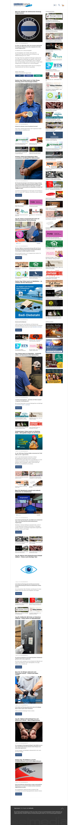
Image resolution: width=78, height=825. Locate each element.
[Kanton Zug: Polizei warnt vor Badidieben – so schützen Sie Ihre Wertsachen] (28, 301)
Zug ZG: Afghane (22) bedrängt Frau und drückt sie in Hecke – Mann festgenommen (27, 719)
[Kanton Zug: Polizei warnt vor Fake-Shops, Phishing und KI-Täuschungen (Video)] (28, 103)
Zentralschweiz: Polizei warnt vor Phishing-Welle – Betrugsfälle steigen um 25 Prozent (27, 432)
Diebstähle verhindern (37, 326)
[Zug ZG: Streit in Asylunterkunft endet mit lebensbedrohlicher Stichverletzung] (28, 233)
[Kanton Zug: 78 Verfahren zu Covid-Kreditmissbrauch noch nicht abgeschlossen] (28, 772)
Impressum (17, 808)
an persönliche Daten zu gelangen (22, 404)
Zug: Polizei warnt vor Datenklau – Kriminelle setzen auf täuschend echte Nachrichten (28, 354)
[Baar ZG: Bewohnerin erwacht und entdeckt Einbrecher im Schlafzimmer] (28, 504)
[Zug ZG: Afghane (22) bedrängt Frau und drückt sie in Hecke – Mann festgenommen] (28, 732)
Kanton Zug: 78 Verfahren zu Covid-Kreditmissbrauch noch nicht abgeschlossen (28, 760)
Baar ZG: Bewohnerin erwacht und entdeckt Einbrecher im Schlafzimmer (27, 491)
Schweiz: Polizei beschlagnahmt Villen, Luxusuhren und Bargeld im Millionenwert (27, 157)
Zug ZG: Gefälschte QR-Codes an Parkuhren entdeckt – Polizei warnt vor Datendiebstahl (28, 617)
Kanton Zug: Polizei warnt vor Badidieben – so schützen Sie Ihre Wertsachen (28, 282)
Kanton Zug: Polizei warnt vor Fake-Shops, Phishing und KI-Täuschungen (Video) (27, 81)
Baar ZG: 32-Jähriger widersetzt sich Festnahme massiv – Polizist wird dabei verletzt (26, 673)
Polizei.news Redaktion (24, 43)
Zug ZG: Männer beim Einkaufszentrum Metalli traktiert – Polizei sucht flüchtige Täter (28, 556)
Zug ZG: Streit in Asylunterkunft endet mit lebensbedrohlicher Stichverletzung (27, 219)
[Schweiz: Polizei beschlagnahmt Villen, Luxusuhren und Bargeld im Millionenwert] (28, 169)
